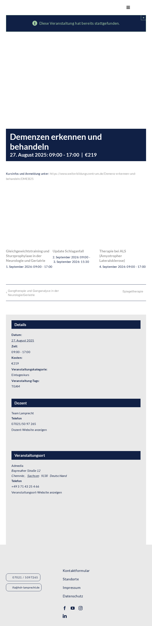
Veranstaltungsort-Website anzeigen (36, 492)
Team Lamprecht (22, 413)
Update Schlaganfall (68, 251)
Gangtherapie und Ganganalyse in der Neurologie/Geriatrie (33, 293)
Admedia (17, 465)
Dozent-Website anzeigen (29, 429)
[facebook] (65, 608)
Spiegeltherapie (133, 291)
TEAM (15, 386)
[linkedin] (65, 616)
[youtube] (73, 608)
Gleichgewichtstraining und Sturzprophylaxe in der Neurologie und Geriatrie (27, 256)
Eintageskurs (20, 375)
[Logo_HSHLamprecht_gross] (27, 6)
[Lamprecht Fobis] (103, 577)
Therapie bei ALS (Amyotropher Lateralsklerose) (112, 256)
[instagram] (81, 608)
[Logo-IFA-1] (103, 564)
